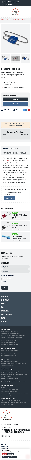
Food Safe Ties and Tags (7, 376)
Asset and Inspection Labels (8, 374)
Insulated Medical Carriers (7, 365)
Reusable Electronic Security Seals (9, 344)
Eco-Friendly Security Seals (8, 342)
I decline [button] (10, 454)
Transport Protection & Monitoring (9, 389)
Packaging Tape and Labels (8, 380)
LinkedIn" (9, 436)
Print (17, 109)
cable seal (9, 160)
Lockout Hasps (14, 402)
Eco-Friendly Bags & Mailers (8, 393)
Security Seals (5, 329)
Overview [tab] (5, 149)
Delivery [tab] (15, 153)
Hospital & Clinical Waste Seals (8, 340)
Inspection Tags (16, 371)
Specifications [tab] (14, 149)
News (3, 318)
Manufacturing (6, 314)
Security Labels (14, 350)
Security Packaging (7, 385)
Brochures (3, 444)
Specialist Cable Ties (21, 374)
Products (4, 296)
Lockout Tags (22, 402)
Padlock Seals (18, 337)
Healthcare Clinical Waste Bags (9, 391)
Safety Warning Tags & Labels (8, 382)
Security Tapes (5, 350)
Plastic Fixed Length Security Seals (10, 333)
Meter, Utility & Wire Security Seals (9, 339)
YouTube (6, 436)
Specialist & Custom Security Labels (10, 352)
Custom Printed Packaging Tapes (9, 378)
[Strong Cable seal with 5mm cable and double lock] (5, 58)
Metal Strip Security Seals (7, 337)
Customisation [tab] (7, 153)
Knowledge (5, 311)
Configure (15, 99)
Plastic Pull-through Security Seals (9, 331)
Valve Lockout (4, 400)
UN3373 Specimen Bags (20, 363)
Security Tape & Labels (8, 348)
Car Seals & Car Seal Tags (15, 400)
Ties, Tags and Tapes (7, 369)
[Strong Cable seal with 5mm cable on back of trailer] (15, 58)
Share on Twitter (24, 110)
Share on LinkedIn (26, 110)
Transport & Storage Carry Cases (9, 395)
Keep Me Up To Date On (7, 276)
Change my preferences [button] (9, 457)
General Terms (4, 448)
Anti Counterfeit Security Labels (9, 355)
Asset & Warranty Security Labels (9, 354)
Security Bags (5, 359)
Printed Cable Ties (5, 371)
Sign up (4, 287)
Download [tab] (23, 153)
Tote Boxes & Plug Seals (22, 393)
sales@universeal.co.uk (11, 2)
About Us (4, 303)
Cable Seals (22, 335)
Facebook (2, 436)
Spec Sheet (6, 109)
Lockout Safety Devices (8, 398)
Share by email (29, 110)
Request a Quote (15, 104)
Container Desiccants (6, 387)
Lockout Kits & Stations (7, 404)
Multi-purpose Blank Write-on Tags (10, 373)
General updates (7, 279)
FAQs (2, 307)
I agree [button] (4, 454)
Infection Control (21, 382)
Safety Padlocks (5, 402)
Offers (4, 281)
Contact (4, 321)
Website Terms (4, 446)
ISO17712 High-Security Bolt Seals (9, 335)
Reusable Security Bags (7, 363)
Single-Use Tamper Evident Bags (9, 361)
